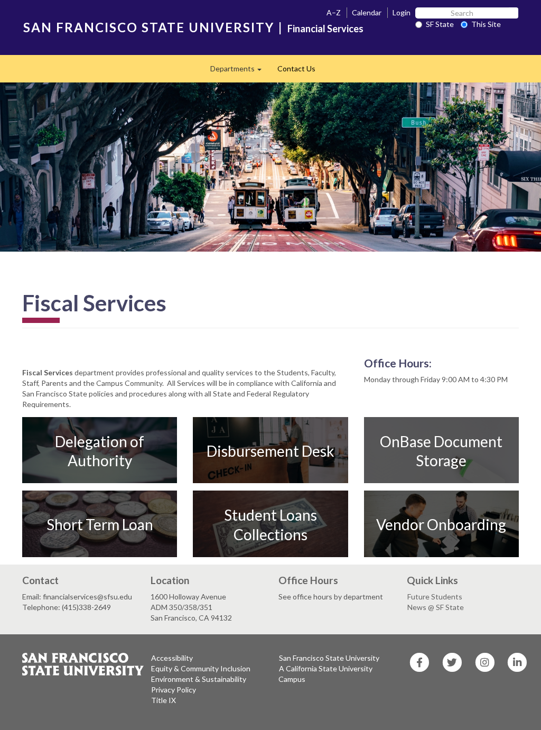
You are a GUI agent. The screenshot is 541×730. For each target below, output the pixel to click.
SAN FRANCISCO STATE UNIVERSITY (148, 27)
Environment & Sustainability (198, 678)
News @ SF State (435, 607)
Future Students (434, 596)
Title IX (163, 700)
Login (402, 12)
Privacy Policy (173, 689)
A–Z (334, 12)
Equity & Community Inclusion (200, 668)
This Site (486, 24)
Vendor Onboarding (441, 524)
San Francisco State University (329, 657)
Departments (239, 71)
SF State (440, 24)
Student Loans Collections (270, 524)
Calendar (366, 12)
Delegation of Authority (99, 450)
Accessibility (172, 657)
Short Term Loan (99, 524)
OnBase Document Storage (441, 450)
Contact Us (296, 68)
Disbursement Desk (270, 450)
